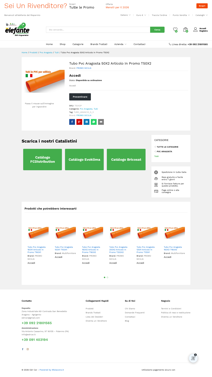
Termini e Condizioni (171, 308)
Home (49, 44)
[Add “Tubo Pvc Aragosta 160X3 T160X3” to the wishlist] (176, 240)
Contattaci (139, 44)
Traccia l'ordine (159, 15)
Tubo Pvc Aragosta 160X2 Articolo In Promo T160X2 (91, 249)
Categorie (78, 44)
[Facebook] (22, 349)
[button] (45, 240)
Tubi (96, 109)
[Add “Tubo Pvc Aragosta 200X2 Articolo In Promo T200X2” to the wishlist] (121, 240)
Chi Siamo (130, 308)
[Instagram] (27, 349)
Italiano (124, 15)
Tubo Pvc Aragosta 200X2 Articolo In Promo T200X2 (118, 249)
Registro (203, 31)
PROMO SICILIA (83, 68)
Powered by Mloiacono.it (52, 370)
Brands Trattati (98, 44)
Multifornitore (69, 253)
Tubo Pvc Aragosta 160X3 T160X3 (173, 248)
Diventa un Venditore (96, 321)
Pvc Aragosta (86, 109)
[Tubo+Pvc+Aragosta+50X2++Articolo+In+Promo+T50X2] (86, 122)
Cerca (157, 30)
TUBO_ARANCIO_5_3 (84, 112)
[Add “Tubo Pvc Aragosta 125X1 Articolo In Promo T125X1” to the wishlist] (149, 240)
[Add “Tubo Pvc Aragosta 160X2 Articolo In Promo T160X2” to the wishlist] (94, 240)
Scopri (202, 6)
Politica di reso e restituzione (175, 312)
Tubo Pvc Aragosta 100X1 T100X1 (64, 248)
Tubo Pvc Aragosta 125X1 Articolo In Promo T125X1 (146, 249)
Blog (127, 321)
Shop (62, 44)
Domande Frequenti (135, 312)
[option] (38, 246)
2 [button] (107, 277)
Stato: (72, 80)
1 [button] (104, 277)
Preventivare (80, 96)
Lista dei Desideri (94, 317)
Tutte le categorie (167, 147)
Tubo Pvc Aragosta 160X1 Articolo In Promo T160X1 (37, 249)
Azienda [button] (118, 44)
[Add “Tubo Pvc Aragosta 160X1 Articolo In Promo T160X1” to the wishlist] (40, 240)
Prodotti (90, 308)
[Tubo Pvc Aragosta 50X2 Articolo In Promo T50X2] (72, 122)
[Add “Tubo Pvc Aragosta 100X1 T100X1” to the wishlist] (67, 240)
